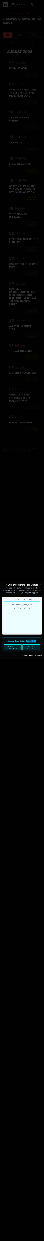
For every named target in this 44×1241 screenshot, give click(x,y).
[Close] (41, 585)
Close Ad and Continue (32, 655)
